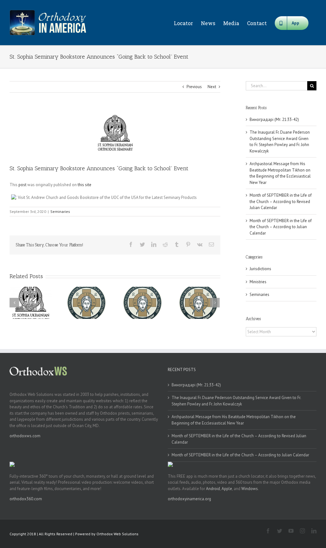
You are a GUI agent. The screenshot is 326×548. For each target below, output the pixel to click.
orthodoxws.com (25, 436)
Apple (227, 488)
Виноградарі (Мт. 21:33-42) (274, 119)
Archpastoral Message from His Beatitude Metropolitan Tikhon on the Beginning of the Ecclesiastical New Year (234, 420)
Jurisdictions (260, 268)
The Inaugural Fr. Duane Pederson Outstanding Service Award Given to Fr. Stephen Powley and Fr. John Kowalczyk (236, 401)
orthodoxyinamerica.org (189, 499)
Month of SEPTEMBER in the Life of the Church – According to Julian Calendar (281, 227)
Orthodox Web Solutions (117, 533)
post (22, 184)
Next (212, 86)
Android (213, 488)
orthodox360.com (26, 499)
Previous (194, 86)
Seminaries (60, 211)
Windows (249, 488)
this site (84, 184)
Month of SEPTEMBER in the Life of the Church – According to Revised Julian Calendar (281, 201)
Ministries (258, 282)
